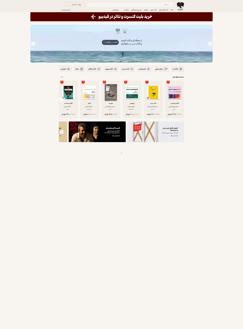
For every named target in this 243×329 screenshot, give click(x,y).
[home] (180, 6)
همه (62, 77)
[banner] (121, 16)
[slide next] (33, 44)
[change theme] (61, 4)
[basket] (67, 4)
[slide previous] (210, 44)
